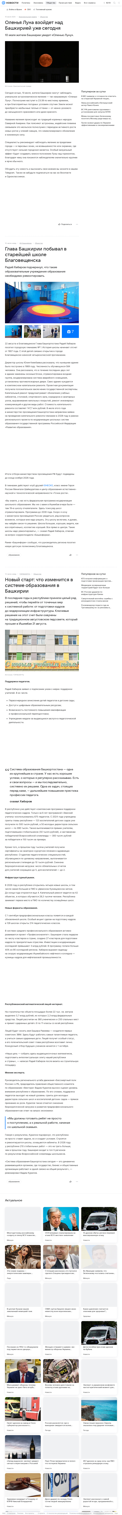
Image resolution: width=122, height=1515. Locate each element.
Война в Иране (15, 9)
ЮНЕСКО (48, 485)
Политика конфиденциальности (80, 1513)
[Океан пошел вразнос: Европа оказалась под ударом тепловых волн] (99, 1415)
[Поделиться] (70, 555)
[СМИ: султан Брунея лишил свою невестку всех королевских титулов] (61, 1301)
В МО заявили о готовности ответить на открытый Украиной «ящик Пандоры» (98, 97)
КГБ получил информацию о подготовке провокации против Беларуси (96, 580)
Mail (3, 1513)
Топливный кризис (44, 9)
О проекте (41, 1513)
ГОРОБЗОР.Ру (25, 574)
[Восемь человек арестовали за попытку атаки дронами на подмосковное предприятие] (61, 1377)
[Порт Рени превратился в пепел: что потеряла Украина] (61, 1453)
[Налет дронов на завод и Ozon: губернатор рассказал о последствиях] (23, 1415)
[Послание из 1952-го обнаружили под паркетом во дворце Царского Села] (23, 1339)
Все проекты (29, 1513)
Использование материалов (103, 1513)
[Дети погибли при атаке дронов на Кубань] (99, 1339)
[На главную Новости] (11, 3)
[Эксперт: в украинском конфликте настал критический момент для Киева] (99, 1377)
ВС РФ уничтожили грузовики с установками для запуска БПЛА (96, 110)
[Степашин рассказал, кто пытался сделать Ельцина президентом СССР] (61, 1263)
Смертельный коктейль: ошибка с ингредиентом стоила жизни (97, 600)
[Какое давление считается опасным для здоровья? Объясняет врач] (99, 1301)
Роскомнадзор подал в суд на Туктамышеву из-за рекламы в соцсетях (95, 606)
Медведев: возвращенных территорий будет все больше (95, 586)
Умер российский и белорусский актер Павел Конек (96, 104)
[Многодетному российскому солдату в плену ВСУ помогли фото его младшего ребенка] (23, 1225)
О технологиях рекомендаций (57, 1513)
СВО (29, 9)
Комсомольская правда (28, 17)
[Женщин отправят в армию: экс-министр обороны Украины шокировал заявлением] (61, 1339)
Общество (44, 17)
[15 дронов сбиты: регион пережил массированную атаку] (99, 1225)
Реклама (20, 1513)
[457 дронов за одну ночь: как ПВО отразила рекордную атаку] (99, 1453)
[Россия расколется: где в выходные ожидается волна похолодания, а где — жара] (61, 1415)
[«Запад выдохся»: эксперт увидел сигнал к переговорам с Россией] (23, 1453)
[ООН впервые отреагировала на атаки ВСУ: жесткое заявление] (61, 1225)
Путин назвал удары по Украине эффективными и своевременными (97, 124)
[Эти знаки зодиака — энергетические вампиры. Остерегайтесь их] (23, 1263)
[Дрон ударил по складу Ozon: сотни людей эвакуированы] (61, 1491)
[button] (42, 62)
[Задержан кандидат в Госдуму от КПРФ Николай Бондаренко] (23, 1491)
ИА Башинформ (26, 243)
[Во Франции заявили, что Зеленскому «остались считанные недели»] (99, 1263)
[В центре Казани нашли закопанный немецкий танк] (23, 1301)
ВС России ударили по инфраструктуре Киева (92, 593)
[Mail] (3, 3)
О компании (11, 1513)
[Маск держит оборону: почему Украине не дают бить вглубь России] (23, 1377)
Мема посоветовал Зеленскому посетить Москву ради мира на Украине (96, 117)
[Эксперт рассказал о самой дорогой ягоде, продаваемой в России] (99, 1491)
